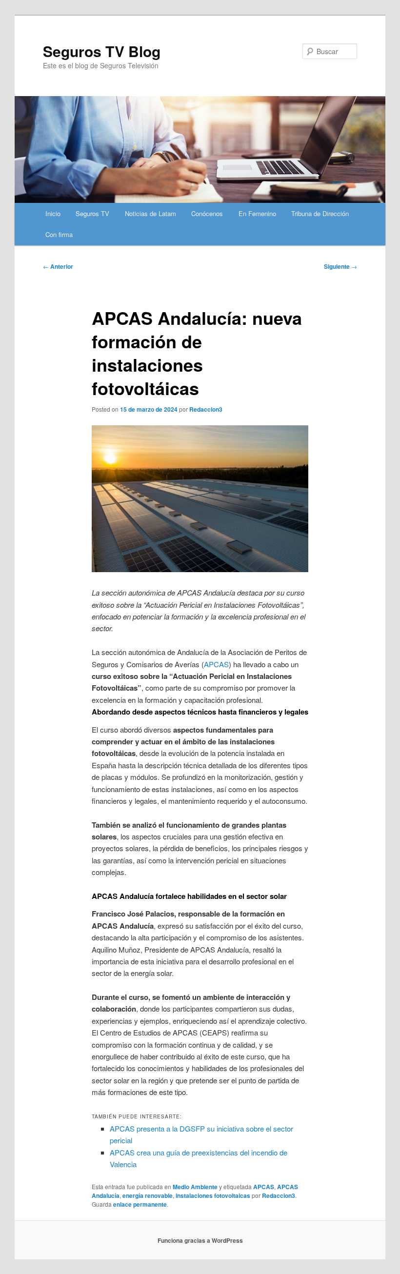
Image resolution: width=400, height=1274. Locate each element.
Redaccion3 (205, 409)
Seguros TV (92, 213)
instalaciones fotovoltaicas (213, 1195)
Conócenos (207, 213)
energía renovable (147, 1195)
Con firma (59, 234)
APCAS (216, 664)
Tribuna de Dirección (320, 213)
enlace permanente (140, 1204)
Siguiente (340, 266)
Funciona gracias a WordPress (200, 1240)
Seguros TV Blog (101, 50)
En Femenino (257, 213)
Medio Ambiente (195, 1186)
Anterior (58, 266)
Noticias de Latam (150, 213)
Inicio (52, 213)
